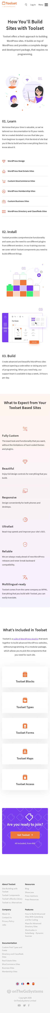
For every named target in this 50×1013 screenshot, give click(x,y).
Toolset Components (11, 895)
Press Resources (32, 899)
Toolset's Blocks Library (12, 898)
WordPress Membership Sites (21, 191)
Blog (27, 888)
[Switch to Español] (33, 984)
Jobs (4, 924)
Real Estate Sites (9, 960)
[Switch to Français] (23, 984)
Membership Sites (9, 971)
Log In (33, 4)
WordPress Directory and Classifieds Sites (27, 211)
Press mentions (31, 896)
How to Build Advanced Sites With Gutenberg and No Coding (35, 917)
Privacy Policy (8, 921)
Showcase (29, 892)
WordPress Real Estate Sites (21, 171)
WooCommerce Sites (11, 964)
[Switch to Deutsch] (28, 984)
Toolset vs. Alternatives (12, 902)
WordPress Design (16, 161)
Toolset (10, 4)
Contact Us (7, 917)
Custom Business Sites (18, 201)
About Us (6, 914)
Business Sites (8, 968)
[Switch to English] (17, 984)
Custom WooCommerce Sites (21, 181)
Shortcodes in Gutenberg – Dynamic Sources (34, 933)
